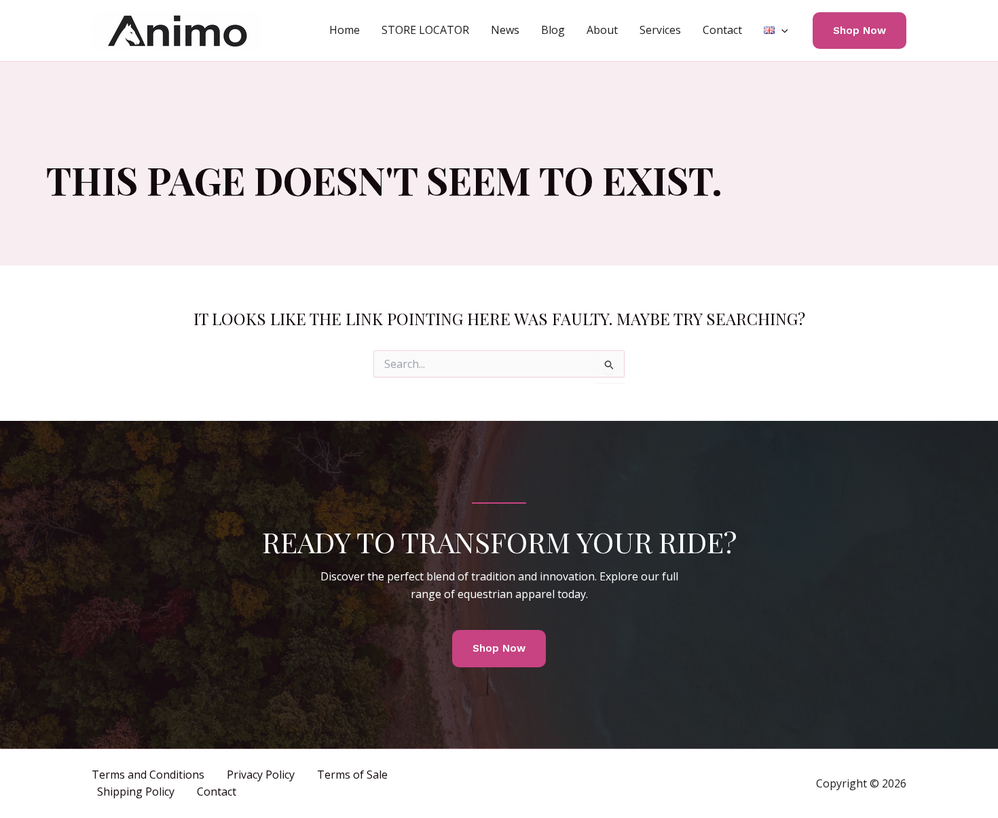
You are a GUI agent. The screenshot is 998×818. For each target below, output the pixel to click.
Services (660, 29)
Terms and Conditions (148, 774)
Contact (722, 29)
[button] (781, 30)
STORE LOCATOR (425, 29)
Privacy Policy (261, 774)
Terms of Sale (352, 774)
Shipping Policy (135, 791)
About (602, 29)
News (505, 29)
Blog (553, 29)
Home (344, 29)
